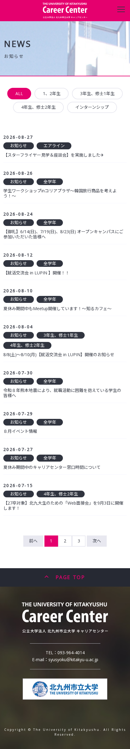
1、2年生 (51, 93)
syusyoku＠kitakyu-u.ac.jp (73, 659)
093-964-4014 (71, 652)
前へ (33, 541)
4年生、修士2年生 (38, 107)
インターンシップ (92, 107)
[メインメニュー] (121, 9)
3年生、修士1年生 (97, 93)
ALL (19, 93)
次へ (97, 541)
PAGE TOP (70, 577)
